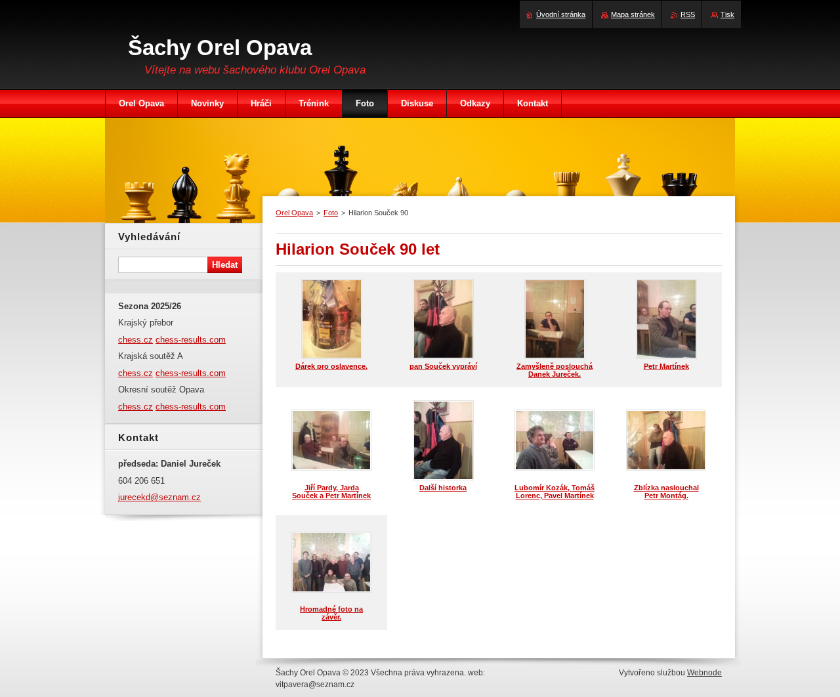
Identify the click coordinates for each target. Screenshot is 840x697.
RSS (688, 14)
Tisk (727, 14)
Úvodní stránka (560, 14)
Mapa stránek (633, 14)
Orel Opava (294, 213)
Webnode (704, 673)
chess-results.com (191, 340)
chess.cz (135, 340)
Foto (331, 213)
